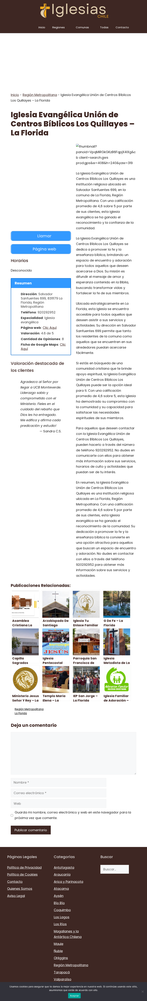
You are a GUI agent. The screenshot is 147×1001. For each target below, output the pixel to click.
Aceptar (74, 995)
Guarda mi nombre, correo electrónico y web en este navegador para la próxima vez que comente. (73, 815)
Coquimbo (62, 910)
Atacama (61, 888)
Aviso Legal (16, 896)
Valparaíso (62, 979)
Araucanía (62, 874)
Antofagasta (64, 867)
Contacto (122, 27)
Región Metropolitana (40, 95)
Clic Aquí (50, 327)
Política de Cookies (22, 874)
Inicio (42, 27)
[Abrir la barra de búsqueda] (141, 27)
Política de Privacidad (24, 867)
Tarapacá (62, 972)
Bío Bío (59, 903)
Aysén (58, 896)
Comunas (82, 27)
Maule (58, 944)
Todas (104, 27)
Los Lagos (61, 917)
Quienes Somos (19, 888)
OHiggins (61, 958)
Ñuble (58, 951)
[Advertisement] (73, 60)
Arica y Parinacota (68, 881)
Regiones (58, 27)
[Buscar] (134, 869)
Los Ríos (60, 924)
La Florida (21, 713)
